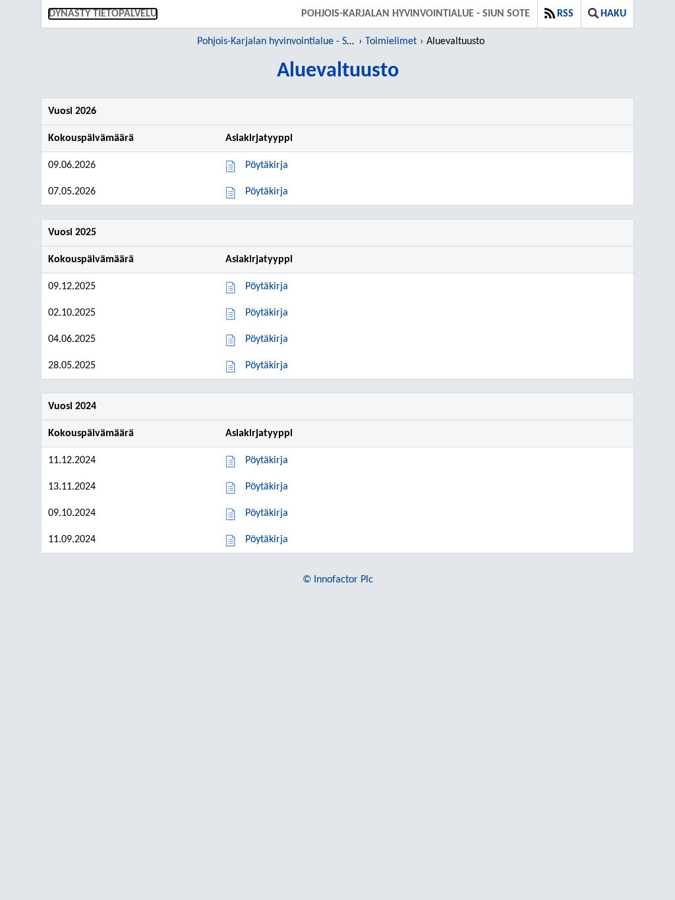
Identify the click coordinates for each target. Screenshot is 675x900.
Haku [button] (613, 14)
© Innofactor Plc (338, 580)
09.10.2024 (72, 513)
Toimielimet (391, 41)
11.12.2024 (72, 460)
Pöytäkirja (266, 165)
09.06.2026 (72, 165)
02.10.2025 (72, 313)
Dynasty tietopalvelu (103, 14)
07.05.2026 (72, 191)
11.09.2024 (72, 539)
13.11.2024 (72, 487)
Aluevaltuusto (455, 41)
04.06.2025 (72, 339)
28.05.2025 (72, 365)
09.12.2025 (72, 286)
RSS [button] (565, 14)
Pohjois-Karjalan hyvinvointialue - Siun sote (415, 14)
